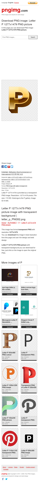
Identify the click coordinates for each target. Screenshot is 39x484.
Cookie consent (30, 467)
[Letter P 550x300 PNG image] (29, 438)
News (15, 467)
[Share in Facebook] (3, 166)
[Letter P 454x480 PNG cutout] (10, 341)
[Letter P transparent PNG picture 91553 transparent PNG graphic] (29, 340)
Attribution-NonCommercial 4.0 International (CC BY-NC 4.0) (17, 173)
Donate (22, 467)
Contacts (5, 469)
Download (10, 294)
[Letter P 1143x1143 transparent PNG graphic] (10, 438)
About (4, 467)
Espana (16, 3)
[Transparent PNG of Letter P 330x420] (29, 373)
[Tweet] (12, 166)
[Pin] (9, 166)
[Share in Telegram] (6, 166)
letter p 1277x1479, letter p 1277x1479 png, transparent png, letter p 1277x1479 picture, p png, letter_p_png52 (17, 179)
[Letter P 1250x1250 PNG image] (10, 373)
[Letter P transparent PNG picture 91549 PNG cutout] (29, 406)
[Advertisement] (19, 60)
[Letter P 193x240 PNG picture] (10, 406)
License (10, 467)
